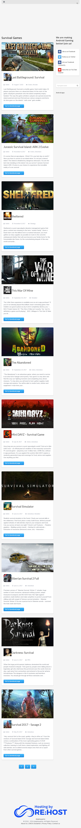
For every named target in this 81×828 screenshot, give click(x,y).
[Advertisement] (40, 19)
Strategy (33, 223)
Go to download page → (13, 106)
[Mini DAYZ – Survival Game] (27, 413)
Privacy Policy (46, 823)
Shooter (35, 84)
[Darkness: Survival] (27, 632)
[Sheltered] (27, 195)
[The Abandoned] (27, 341)
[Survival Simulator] (27, 485)
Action (30, 84)
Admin (7, 84)
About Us (24, 823)
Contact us (56, 823)
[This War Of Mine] (27, 269)
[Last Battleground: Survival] (27, 56)
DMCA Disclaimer (35, 823)
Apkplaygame (40, 819)
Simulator (34, 298)
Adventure (38, 151)
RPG (28, 660)
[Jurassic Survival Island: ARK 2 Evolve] (27, 128)
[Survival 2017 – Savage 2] (27, 704)
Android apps (60, 93)
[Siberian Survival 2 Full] (27, 557)
